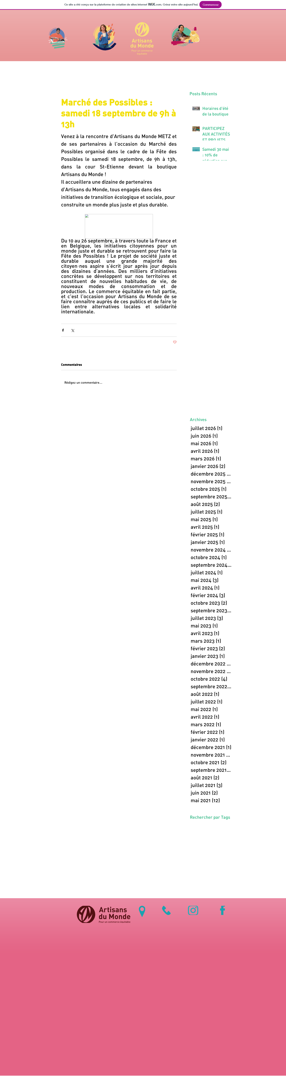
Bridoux (211, 826)
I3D (209, 832)
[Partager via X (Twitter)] (72, 330)
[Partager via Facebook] (63, 330)
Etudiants (224, 826)
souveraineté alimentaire (207, 838)
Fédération (198, 832)
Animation (197, 826)
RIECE (217, 832)
